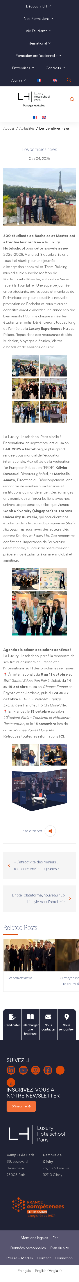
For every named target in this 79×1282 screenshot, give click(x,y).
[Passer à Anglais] (54, 80)
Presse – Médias (19, 1258)
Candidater (12, 1025)
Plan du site (59, 1248)
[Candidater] (12, 1017)
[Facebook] (47, 1070)
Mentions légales (34, 1237)
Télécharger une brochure (30, 1029)
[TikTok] (60, 1070)
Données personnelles (28, 1248)
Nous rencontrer (66, 1027)
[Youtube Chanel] (23, 1070)
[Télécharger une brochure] (30, 1017)
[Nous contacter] (48, 1017)
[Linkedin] (11, 1070)
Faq (55, 1237)
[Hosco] (11, 1082)
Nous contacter (48, 1027)
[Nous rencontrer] (67, 1017)
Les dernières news (20, 978)
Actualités (26, 128)
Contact (44, 1258)
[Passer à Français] (35, 117)
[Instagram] (35, 1070)
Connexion (64, 1258)
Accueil (8, 128)
